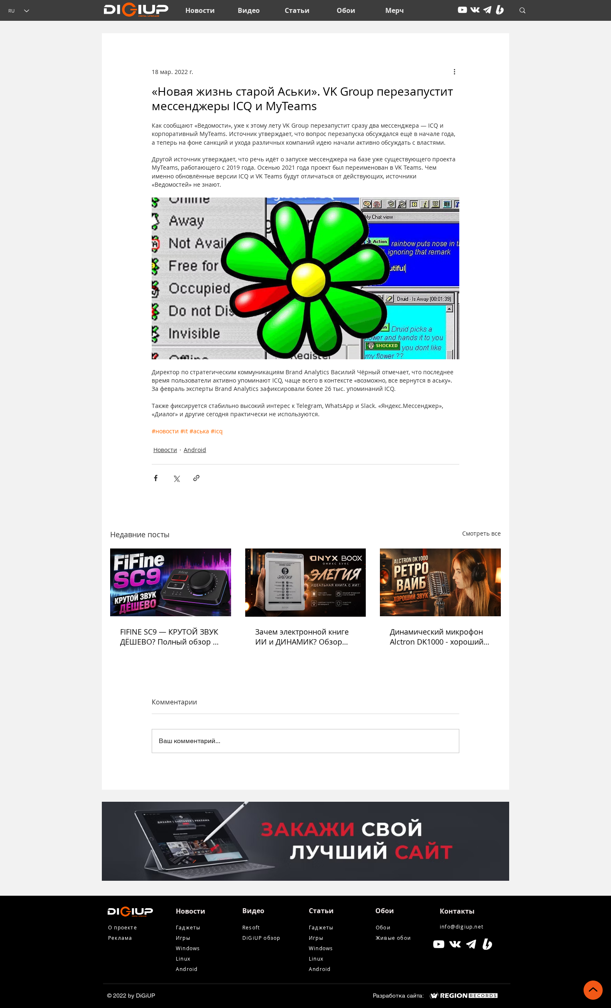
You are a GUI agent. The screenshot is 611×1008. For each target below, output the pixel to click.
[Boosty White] (499, 9)
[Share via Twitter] (176, 478)
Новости (165, 450)
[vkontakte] (474, 9)
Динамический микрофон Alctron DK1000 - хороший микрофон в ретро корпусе (439, 637)
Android (195, 450)
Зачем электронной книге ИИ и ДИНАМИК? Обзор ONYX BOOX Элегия (302, 637)
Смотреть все (481, 533)
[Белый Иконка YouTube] (439, 944)
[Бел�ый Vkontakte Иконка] (455, 944)
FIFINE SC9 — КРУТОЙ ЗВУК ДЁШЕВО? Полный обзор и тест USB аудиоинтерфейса (169, 637)
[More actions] (454, 72)
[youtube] (462, 9)
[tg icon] (487, 9)
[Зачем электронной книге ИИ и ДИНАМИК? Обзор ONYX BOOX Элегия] (305, 582)
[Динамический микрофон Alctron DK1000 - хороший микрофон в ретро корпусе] (440, 582)
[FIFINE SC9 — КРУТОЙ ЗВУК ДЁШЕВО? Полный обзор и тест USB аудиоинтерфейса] (170, 582)
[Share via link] (196, 478)
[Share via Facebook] (156, 478)
